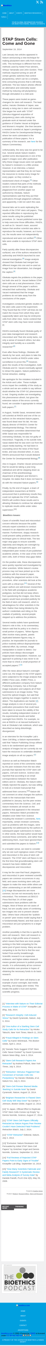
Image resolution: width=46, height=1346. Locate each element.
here (33, 141)
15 (4, 890)
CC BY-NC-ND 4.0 (14, 1336)
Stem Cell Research (36, 1194)
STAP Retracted (14, 1135)
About (11, 13)
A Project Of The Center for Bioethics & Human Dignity (23, 1341)
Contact (23, 1325)
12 (21, 665)
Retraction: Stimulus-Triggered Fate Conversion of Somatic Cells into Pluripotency (21, 1075)
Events (19, 13)
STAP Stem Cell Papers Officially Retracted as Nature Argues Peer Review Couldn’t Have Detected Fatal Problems (21, 1123)
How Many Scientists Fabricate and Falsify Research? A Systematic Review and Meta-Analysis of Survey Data (21, 1172)
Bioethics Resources (33, 13)
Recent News (5, 1207)
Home (4, 13)
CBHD (32, 1333)
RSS (41, 2)
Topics (3, 17)
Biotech (15, 1194)
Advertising (23, 1330)
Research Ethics (24, 1194)
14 (38, 843)
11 (25, 583)
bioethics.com (7, 1333)
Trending (19, 1206)
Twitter (37, 2)
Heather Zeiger (38, 1191)
